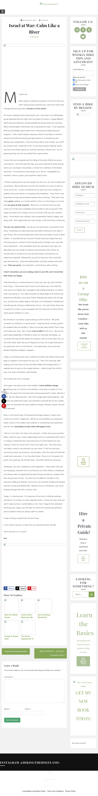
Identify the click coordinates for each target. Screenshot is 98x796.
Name (7, 709)
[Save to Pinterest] (3, 406)
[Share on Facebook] (3, 396)
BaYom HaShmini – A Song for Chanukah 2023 (52, 653)
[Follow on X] (89, 30)
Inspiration (34, 36)
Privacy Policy (70, 791)
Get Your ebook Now (83, 661)
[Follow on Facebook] (83, 30)
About (50, 773)
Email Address (78, 69)
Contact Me (50, 786)
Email (28, 709)
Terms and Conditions (55, 791)
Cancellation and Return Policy (34, 791)
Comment (9, 677)
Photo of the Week (81, 85)
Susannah (44, 20)
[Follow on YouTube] (83, 36)
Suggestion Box (50, 779)
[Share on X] (3, 401)
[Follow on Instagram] (77, 30)
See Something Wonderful (16, 651)
